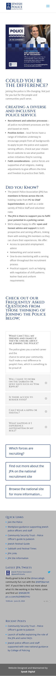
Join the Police (15, 522)
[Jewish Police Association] (23, 574)
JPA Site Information (18, 558)
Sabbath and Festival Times (22, 548)
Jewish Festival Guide (19, 543)
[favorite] (20, 605)
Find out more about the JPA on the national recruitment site (26, 471)
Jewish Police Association (37, 572)
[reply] (15, 605)
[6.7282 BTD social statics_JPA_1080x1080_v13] (28, 68)
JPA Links (12, 553)
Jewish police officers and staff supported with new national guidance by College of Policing (28, 646)
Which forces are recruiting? (21, 451)
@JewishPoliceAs (33, 574)
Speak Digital (28, 671)
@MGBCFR (39, 592)
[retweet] (17, 605)
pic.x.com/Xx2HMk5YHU (33, 596)
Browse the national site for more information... (26, 491)
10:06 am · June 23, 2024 (30, 601)
